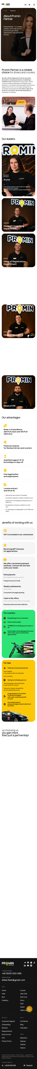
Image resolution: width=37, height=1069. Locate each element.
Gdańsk (23, 1044)
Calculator (24, 1028)
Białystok (23, 1038)
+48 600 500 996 (10, 1065)
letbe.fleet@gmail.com (13, 980)
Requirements (7, 1031)
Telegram (29, 1065)
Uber (3, 994)
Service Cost (6, 1034)
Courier (23, 990)
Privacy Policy (7, 1041)
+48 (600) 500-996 (11, 973)
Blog (21, 1025)
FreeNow (5, 1000)
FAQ (3, 1038)
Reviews (5, 1028)
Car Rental (24, 1021)
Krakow (22, 1048)
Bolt (3, 997)
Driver (4, 990)
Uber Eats (23, 994)
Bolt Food (23, 997)
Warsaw (23, 1041)
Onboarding (6, 1025)
